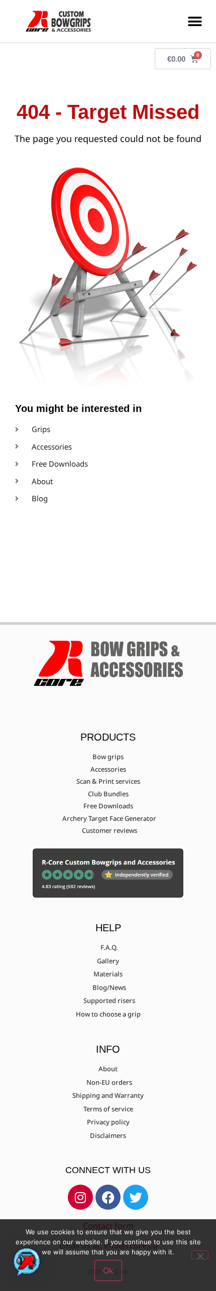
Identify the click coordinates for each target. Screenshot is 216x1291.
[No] (199, 1254)
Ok (108, 1270)
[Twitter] (135, 1197)
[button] (194, 21)
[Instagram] (80, 1197)
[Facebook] (108, 1197)
